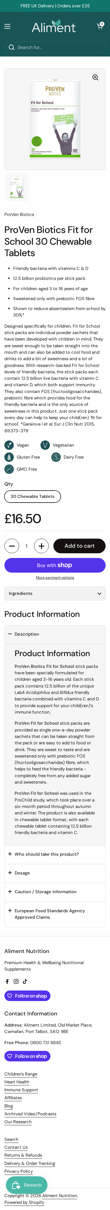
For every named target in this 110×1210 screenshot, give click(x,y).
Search (11, 1139)
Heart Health (16, 1082)
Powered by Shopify (24, 1202)
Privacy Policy (18, 1171)
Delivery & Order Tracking (29, 1163)
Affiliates (13, 1098)
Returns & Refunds (23, 1155)
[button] (100, 26)
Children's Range (20, 1074)
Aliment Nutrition (59, 1196)
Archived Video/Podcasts (30, 1114)
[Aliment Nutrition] (54, 26)
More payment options (55, 577)
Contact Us (16, 1147)
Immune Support (21, 1090)
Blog (8, 1106)
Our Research (18, 1122)
